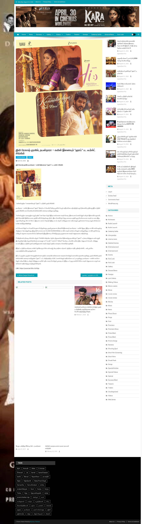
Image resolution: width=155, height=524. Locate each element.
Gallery (49, 34)
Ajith (18, 468)
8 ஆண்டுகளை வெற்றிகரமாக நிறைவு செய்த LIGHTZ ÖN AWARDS (126, 124)
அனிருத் (35, 497)
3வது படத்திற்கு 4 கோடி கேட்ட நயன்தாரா (28, 446)
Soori (32, 489)
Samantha (20, 485)
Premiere (111, 325)
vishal (46, 493)
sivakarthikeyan (22, 489)
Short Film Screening (115, 353)
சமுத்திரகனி (39, 501)
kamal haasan (43, 472)
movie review (112, 294)
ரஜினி (49, 510)
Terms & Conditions (59, 2)
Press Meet (112, 333)
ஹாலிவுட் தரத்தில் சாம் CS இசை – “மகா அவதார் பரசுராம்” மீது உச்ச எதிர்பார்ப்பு (92, 275)
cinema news (21, 157)
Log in (110, 192)
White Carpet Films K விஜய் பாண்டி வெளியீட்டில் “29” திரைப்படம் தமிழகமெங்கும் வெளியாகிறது (28, 275)
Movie (110, 290)
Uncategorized (113, 392)
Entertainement (113, 247)
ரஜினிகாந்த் (20, 514)
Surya (47, 489)
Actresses (111, 219)
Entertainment (113, 251)
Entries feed (112, 196)
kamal (33, 472)
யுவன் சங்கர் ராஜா (38, 510)
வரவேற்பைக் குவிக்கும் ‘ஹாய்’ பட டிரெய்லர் (127, 72)
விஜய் (29, 514)
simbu (42, 485)
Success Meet (113, 380)
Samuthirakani (32, 485)
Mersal (26, 477)
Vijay (25, 493)
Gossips (85, 34)
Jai (27, 472)
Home (24, 34)
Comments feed (113, 199)
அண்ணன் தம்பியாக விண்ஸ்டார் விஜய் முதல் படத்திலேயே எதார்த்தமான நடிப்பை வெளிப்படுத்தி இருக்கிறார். (88, 309)
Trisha (19, 493)
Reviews (39, 34)
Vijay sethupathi (36, 493)
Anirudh (25, 468)
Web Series (112, 399)
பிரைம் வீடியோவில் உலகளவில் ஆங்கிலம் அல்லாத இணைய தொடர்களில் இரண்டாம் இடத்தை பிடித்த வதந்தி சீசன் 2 (127, 44)
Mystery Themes (35, 521)
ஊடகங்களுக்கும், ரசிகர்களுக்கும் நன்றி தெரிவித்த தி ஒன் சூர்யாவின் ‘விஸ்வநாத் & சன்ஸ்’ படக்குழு (128, 154)
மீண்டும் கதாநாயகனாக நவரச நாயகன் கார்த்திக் (57, 447)
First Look (120, 34)
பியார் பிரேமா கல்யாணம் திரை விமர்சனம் (126, 85)
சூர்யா (33, 505)
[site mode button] (133, 34)
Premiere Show (113, 329)
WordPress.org (113, 203)
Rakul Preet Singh (40, 481)
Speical (110, 376)
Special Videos (113, 372)
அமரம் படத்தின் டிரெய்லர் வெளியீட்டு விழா (124, 97)
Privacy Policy (47, 2)
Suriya (39, 489)
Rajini (19, 481)
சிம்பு (47, 501)
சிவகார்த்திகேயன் (22, 505)
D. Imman (41, 468)
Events (110, 255)
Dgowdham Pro (121, 53)
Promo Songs (112, 341)
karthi (19, 477)
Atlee (33, 468)
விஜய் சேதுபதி (38, 514)
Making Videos (113, 282)
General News (109, 34)
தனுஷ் (19, 510)
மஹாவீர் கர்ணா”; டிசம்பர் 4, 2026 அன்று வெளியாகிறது (127, 60)
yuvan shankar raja (23, 497)
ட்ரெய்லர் (48, 505)
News (31, 34)
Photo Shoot (112, 313)
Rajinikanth (27, 481)
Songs (110, 364)
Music (110, 305)
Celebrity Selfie (96, 34)
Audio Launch (112, 223)
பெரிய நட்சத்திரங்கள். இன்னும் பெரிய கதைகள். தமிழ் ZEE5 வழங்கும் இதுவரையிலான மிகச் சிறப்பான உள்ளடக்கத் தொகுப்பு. (126, 170)
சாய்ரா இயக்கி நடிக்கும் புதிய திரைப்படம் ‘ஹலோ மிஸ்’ (126, 110)
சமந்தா (30, 501)
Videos (58, 34)
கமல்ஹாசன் (20, 501)
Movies (110, 302)
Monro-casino (112, 286)
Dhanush (20, 472)
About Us (38, 2)
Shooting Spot (113, 349)
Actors (110, 216)
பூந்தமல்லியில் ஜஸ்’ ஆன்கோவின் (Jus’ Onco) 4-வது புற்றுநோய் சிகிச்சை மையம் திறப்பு (127, 139)
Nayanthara (35, 477)
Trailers (68, 34)
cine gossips (112, 235)
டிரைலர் (40, 505)
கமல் (42, 497)
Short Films (112, 356)
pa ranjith (46, 477)
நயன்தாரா (27, 510)
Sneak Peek (112, 360)
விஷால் (48, 514)
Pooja (110, 317)
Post (109, 321)
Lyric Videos (112, 278)
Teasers (76, 34)
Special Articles (113, 368)
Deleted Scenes (113, 243)
